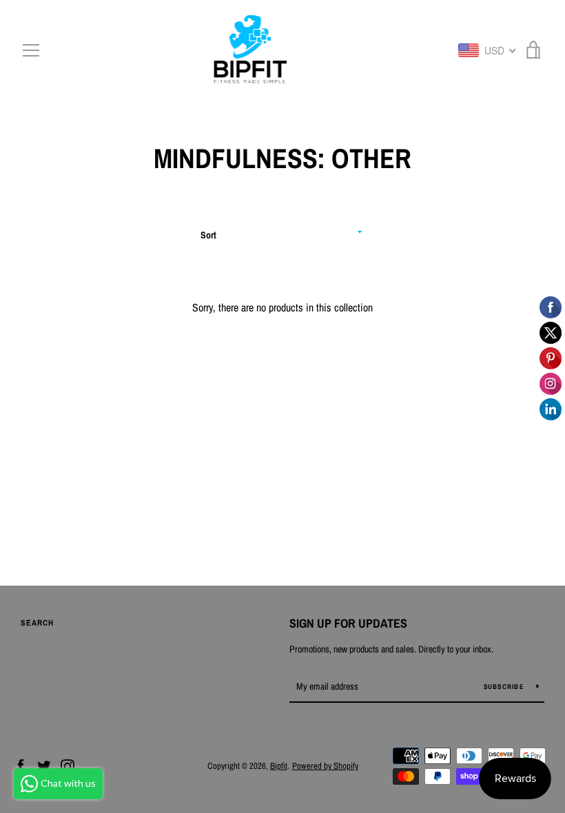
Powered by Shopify (325, 766)
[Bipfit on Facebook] (21, 764)
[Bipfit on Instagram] (67, 764)
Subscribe (505, 686)
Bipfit (278, 766)
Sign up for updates (348, 623)
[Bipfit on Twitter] (44, 764)
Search (37, 622)
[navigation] (31, 50)
